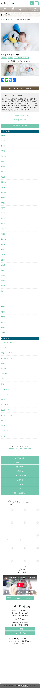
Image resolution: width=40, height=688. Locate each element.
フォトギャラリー (20, 475)
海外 (2, 296)
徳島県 (3, 265)
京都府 (3, 135)
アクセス (20, 484)
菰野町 (3, 208)
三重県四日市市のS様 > (20, 120)
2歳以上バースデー (7, 353)
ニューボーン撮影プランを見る (21, 88)
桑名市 (3, 218)
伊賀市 (3, 322)
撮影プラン (20, 462)
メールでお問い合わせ (20, 633)
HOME (3, 19)
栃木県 (3, 140)
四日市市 (4, 182)
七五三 (3, 399)
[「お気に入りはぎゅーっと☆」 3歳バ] (7, 527)
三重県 (4, 57)
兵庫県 (3, 151)
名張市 (3, 327)
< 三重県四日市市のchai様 (20, 116)
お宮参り (4, 368)
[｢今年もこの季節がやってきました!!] (20, 540)
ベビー (3, 379)
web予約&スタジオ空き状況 (20, 686)
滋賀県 (3, 244)
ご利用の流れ (20, 467)
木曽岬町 (4, 239)
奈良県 (3, 255)
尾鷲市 (3, 166)
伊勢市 (3, 312)
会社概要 (20, 480)
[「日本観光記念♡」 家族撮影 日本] (32, 514)
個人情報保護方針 (20, 493)
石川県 (3, 275)
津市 (2, 291)
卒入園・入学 (5, 410)
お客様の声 (11, 19)
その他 (3, 306)
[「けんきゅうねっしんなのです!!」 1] (7, 553)
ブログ (20, 488)
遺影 (2, 363)
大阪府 (3, 213)
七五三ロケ (4, 405)
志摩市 (3, 317)
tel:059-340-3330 (32, 3)
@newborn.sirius (25, 449)
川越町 (3, 270)
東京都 (3, 146)
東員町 (3, 249)
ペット (3, 425)
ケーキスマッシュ (6, 358)
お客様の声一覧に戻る (20, 126)
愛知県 (3, 203)
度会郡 (3, 161)
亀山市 (3, 281)
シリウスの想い (20, 458)
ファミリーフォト (6, 415)
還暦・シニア (5, 420)
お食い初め (4, 373)
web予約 (20, 629)
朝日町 (3, 260)
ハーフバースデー (6, 389)
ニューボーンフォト (21, 57)
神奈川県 (4, 286)
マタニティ (4, 431)
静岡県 (3, 234)
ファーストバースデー (8, 394)
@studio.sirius (13, 449)
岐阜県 (3, 223)
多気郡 (3, 172)
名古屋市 (4, 192)
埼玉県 (3, 177)
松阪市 (3, 301)
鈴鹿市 (10, 57)
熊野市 (3, 332)
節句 (2, 384)
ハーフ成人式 (5, 348)
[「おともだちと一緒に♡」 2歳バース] (20, 527)
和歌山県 (4, 156)
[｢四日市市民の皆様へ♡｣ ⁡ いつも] (32, 553)
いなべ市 (4, 229)
